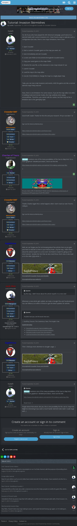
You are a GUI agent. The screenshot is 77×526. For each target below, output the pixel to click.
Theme (3, 521)
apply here (35, 193)
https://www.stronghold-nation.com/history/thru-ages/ (38, 134)
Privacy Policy (13, 521)
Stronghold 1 (18, 511)
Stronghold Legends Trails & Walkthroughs (39, 328)
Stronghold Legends (19, 471)
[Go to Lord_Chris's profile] (10, 295)
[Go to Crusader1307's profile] (10, 120)
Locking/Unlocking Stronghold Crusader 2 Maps (40, 334)
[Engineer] (10, 311)
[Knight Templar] (10, 142)
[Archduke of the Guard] (10, 177)
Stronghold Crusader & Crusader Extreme (42, 25)
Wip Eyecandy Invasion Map (10, 506)
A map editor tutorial (8, 476)
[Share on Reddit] (11, 456)
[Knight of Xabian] (10, 137)
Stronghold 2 (14, 481)
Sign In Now (56, 437)
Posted (30, 31)
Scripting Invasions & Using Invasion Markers (39, 330)
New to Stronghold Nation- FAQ (38, 17)
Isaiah (11, 25)
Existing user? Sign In (55, 9)
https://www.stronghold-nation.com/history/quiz (36, 131)
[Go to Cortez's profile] (73, 497)
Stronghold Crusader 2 (21, 491)
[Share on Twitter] (5, 456)
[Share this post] (74, 31)
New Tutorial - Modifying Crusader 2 (12, 486)
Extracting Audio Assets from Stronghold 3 (39, 332)
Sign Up (69, 8)
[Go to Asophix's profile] (73, 467)
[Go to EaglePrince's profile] (10, 252)
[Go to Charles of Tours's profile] (10, 164)
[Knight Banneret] (10, 134)
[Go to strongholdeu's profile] (73, 477)
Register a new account (20, 439)
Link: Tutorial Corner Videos (10, 466)
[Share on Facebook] (8, 456)
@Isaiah (25, 159)
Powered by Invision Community (49, 524)
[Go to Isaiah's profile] (3, 24)
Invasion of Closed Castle (9, 496)
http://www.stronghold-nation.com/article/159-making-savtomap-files (44, 165)
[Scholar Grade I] (10, 271)
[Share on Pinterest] (14, 456)
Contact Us (22, 521)
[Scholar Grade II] (10, 182)
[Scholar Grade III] (10, 139)
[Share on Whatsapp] (2, 456)
